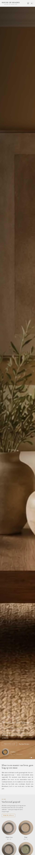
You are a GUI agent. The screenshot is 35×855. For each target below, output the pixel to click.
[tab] (29, 757)
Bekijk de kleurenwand (9, 744)
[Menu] (31, 3)
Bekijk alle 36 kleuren (8, 815)
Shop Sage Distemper (24, 744)
